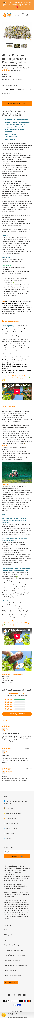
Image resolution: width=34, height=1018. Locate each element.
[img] (6, 726)
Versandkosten (17, 79)
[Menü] (31, 14)
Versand (6, 930)
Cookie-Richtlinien (10, 970)
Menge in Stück (6, 93)
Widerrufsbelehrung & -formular (14, 955)
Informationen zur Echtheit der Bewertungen (17, 1017)
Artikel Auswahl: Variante (9, 85)
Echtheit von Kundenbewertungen (15, 965)
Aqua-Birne (19, 1011)
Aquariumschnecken (13, 175)
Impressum (7, 940)
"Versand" (7, 918)
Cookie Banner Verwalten (12, 975)
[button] (6, 70)
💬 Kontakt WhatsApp (11, 823)
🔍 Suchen (7, 839)
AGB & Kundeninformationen (13, 950)
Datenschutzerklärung (11, 945)
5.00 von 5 (21, 694)
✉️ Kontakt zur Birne (10, 828)
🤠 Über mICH (8, 808)
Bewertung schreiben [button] (17, 714)
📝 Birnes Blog (9, 834)
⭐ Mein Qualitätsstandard (12, 813)
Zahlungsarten (9, 935)
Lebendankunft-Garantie (12, 960)
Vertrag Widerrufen (11, 982)
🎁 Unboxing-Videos (11, 818)
